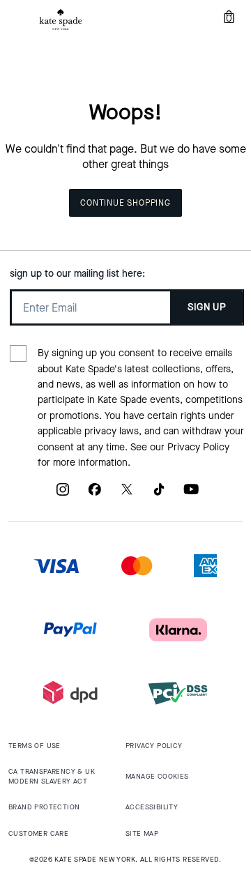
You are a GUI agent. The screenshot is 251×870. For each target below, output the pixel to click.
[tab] (60, 19)
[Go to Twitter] (127, 494)
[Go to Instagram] (62, 494)
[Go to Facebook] (94, 494)
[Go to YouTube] (191, 494)
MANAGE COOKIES (157, 776)
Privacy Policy (198, 447)
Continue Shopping (125, 202)
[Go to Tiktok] (159, 494)
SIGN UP (207, 307)
